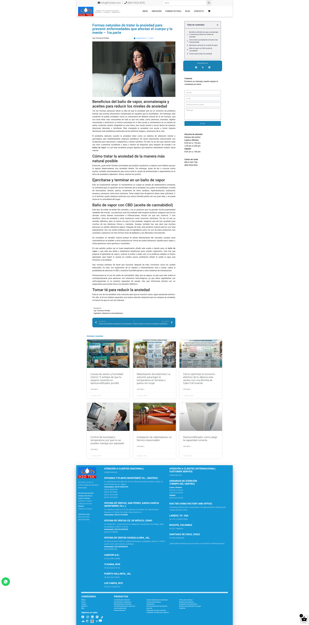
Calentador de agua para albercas (158, 612)
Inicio (145, 11)
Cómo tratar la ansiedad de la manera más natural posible (203, 41)
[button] (217, 25)
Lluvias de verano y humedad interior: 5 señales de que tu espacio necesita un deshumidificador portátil (107, 379)
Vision (83, 602)
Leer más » (94, 389)
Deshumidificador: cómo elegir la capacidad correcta (200, 439)
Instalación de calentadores (188, 604)
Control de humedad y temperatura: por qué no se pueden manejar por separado (107, 440)
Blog (187, 11)
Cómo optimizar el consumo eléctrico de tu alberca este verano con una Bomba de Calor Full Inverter (199, 379)
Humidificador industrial (122, 600)
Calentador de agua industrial (156, 610)
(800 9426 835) (136, 2)
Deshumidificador (120, 610)
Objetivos (84, 606)
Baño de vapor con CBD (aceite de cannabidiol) (200, 49)
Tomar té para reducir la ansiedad (200, 54)
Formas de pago (173, 11)
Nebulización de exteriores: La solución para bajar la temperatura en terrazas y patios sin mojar (153, 379)
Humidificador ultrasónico (122, 602)
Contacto (199, 11)
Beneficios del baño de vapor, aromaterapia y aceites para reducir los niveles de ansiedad (203, 34)
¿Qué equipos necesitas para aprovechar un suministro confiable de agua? (197, 543)
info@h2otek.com (111, 2)
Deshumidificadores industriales (157, 600)
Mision (83, 600)
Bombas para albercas (186, 602)
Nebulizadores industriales (122, 604)
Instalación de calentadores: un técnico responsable (154, 439)
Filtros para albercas (186, 600)
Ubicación (156, 11)
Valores (83, 604)
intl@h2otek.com (175, 475)
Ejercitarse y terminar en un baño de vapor (203, 45)
